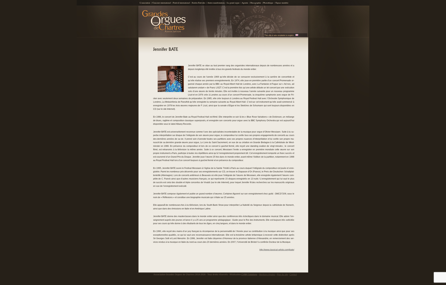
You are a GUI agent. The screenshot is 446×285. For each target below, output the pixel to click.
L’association (145, 2)
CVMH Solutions (249, 274)
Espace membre (282, 2)
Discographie (255, 2)
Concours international (161, 2)
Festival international (181, 2)
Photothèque (268, 2)
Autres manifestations (216, 2)
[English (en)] (296, 35)
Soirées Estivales (198, 2)
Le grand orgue (233, 2)
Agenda (245, 2)
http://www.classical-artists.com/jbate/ (276, 249)
